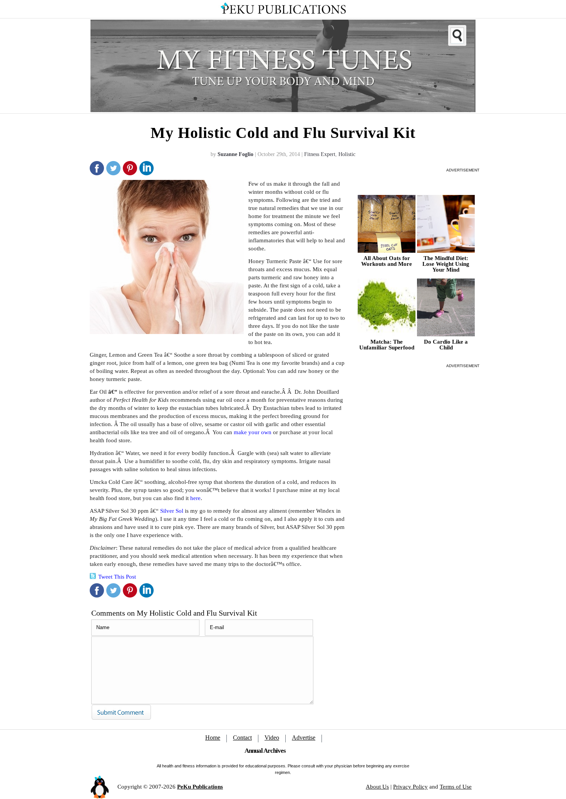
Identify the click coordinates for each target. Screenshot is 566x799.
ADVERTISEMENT (462, 170)
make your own (252, 432)
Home (212, 737)
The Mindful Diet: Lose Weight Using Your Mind (445, 264)
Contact (242, 737)
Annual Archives (265, 750)
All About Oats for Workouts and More (386, 261)
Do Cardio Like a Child (446, 345)
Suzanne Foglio (235, 154)
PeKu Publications (200, 787)
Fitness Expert (319, 154)
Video (272, 737)
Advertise (303, 737)
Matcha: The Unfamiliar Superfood (386, 345)
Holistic (346, 154)
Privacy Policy (410, 787)
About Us (377, 787)
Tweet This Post (117, 577)
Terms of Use (456, 787)
